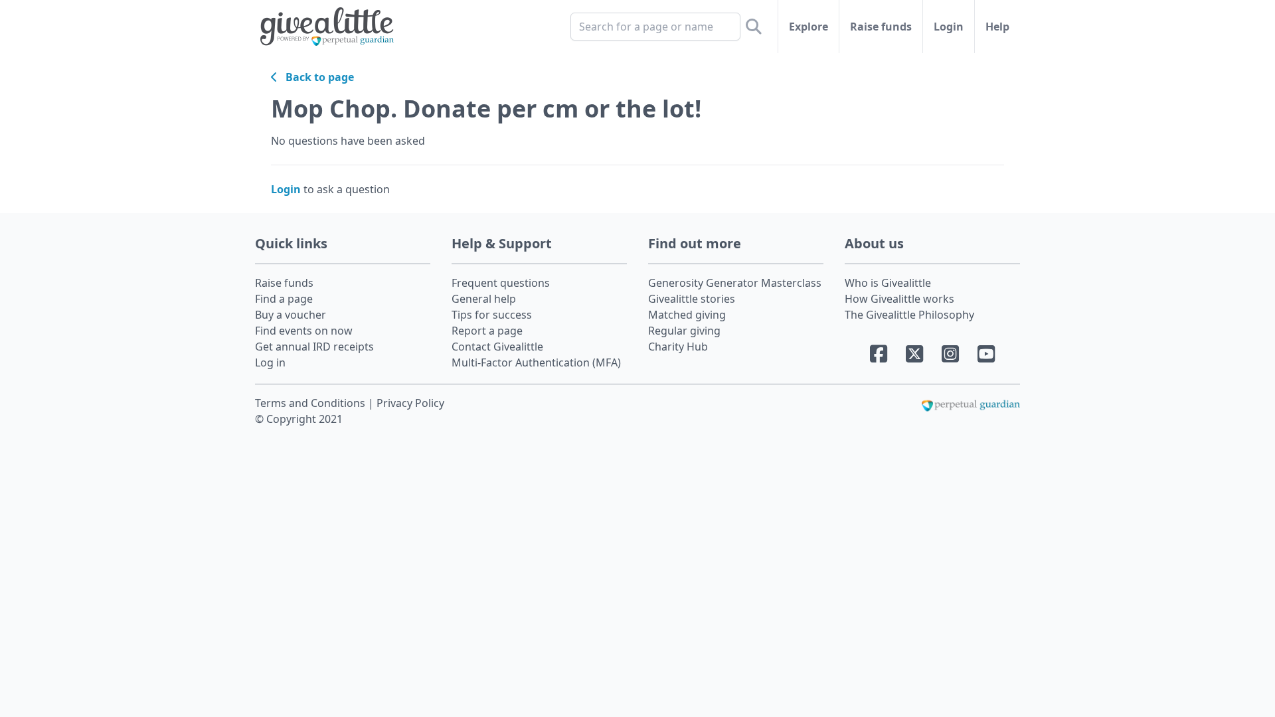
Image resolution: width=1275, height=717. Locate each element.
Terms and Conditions (311, 403)
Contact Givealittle (497, 346)
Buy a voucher (290, 314)
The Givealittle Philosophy (909, 314)
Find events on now (304, 330)
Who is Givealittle (888, 283)
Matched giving (687, 314)
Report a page (487, 330)
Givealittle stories (691, 298)
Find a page (284, 298)
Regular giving (684, 330)
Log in (270, 362)
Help (997, 26)
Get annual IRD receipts (314, 346)
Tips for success (492, 314)
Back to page (316, 77)
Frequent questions (501, 283)
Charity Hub (678, 346)
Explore (808, 26)
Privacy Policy (410, 403)
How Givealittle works (899, 298)
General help (484, 298)
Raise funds (881, 26)
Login (949, 26)
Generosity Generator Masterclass (734, 283)
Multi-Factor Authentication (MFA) (536, 362)
